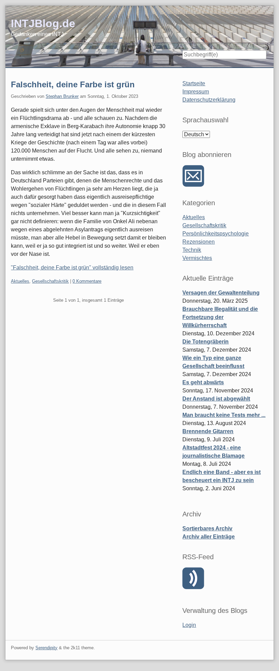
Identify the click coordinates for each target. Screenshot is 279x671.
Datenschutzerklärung (208, 100)
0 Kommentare (86, 281)
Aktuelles (20, 281)
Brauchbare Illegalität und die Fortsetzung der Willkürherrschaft (220, 317)
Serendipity (46, 647)
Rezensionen (198, 242)
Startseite (193, 83)
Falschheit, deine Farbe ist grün (73, 84)
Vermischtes (197, 258)
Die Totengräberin (205, 342)
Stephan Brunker (62, 96)
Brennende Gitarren (207, 431)
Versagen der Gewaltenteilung (221, 293)
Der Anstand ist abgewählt (216, 399)
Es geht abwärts (203, 382)
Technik (191, 250)
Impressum (195, 91)
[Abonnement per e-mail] (193, 176)
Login (189, 625)
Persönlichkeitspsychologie (215, 233)
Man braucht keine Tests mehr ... (223, 415)
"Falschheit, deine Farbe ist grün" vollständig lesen (72, 267)
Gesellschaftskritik (50, 281)
